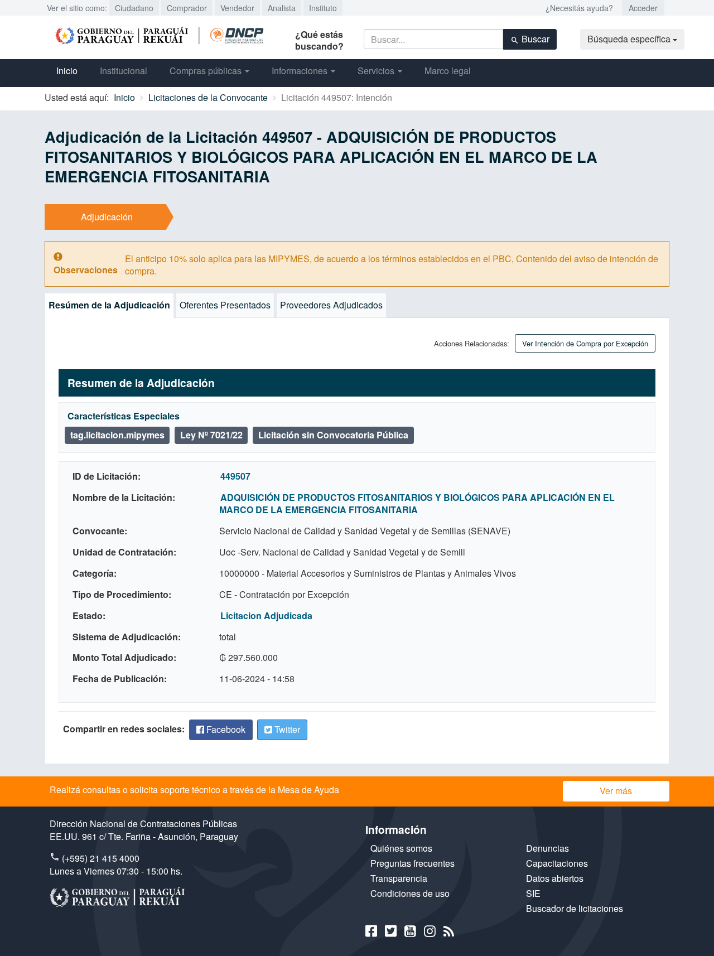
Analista (282, 7)
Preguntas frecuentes (412, 863)
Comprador (187, 7)
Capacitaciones (557, 863)
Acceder (643, 7)
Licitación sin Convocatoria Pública (333, 434)
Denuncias (547, 848)
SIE (533, 893)
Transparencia (398, 878)
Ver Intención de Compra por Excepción (585, 343)
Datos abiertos (554, 878)
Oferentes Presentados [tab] (225, 304)
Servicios (377, 70)
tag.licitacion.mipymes (117, 434)
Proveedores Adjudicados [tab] (331, 304)
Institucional (123, 70)
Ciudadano (134, 7)
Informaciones (301, 70)
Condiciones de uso (410, 893)
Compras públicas (207, 70)
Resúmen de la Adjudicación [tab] (109, 304)
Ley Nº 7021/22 (211, 434)
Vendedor (237, 7)
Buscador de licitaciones (574, 908)
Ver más (616, 790)
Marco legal (447, 70)
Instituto (323, 7)
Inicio (67, 70)
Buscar (534, 38)
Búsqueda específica (630, 38)
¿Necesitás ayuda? (579, 7)
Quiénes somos (401, 848)
